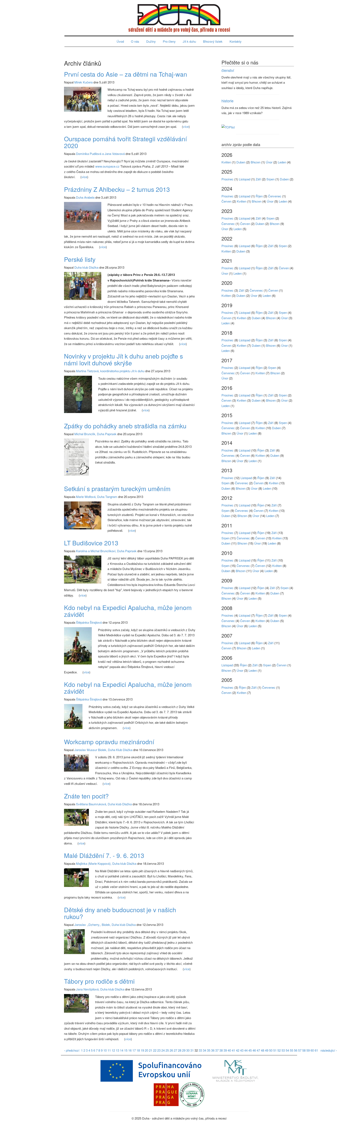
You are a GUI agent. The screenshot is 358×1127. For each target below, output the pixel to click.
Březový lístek (213, 41)
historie (227, 100)
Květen (226, 162)
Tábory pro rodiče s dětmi (99, 981)
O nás (135, 41)
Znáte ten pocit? (86, 795)
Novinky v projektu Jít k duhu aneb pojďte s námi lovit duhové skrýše (123, 359)
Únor (269, 162)
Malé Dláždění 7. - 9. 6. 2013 (104, 855)
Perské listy (80, 259)
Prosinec (227, 179)
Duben (240, 162)
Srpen (270, 179)
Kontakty (236, 41)
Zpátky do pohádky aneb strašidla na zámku (125, 425)
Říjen (259, 196)
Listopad (244, 179)
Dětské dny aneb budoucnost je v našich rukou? (120, 913)
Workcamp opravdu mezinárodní (109, 741)
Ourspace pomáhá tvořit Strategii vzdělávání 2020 (125, 142)
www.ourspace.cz (107, 166)
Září (258, 179)
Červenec (274, 196)
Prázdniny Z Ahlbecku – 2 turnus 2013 (117, 189)
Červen (226, 201)
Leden (282, 162)
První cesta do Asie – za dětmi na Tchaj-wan (125, 74)
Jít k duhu (189, 41)
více (186, 126)
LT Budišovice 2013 (91, 542)
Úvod (120, 41)
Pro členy (169, 41)
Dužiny (151, 41)
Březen (255, 162)
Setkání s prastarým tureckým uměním (117, 488)
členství (227, 70)
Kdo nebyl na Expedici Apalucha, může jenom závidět (128, 611)
